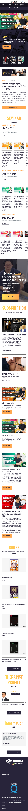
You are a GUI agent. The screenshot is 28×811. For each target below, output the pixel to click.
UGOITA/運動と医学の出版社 (12, 797)
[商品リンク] (7, 145)
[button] (4, 1)
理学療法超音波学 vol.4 (7, 577)
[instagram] (3, 808)
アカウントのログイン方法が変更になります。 (13, 734)
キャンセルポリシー (18, 802)
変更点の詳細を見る (14, 107)
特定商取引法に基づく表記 (19, 800)
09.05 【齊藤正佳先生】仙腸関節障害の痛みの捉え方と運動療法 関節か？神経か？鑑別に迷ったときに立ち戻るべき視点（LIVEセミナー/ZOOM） (6, 158)
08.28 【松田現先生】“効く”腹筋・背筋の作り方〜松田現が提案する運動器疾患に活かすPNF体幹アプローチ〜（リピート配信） (7, 201)
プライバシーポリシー (7, 800)
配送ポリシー (5, 805)
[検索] (21, 2)
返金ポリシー (5, 802)
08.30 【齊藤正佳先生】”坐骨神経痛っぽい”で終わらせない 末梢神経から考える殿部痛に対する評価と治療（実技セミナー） (13, 244)
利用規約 (11, 802)
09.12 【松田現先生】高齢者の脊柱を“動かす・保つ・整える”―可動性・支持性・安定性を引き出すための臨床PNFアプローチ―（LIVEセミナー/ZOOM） (19, 158)
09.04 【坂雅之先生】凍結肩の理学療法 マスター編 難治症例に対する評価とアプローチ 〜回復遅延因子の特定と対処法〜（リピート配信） (19, 201)
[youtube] (5, 808)
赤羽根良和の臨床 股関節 (8, 633)
